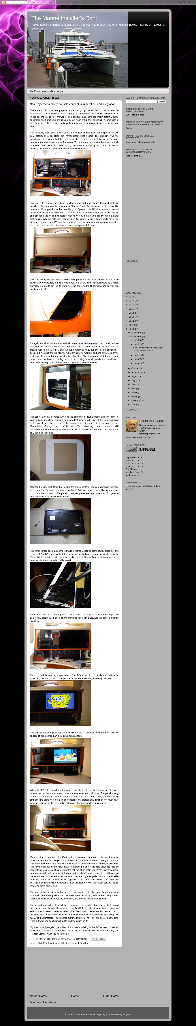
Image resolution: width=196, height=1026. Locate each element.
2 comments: (80, 939)
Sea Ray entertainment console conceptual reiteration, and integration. (73, 104)
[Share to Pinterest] (104, 939)
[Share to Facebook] (101, 939)
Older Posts (111, 996)
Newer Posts (38, 996)
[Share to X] (98, 939)
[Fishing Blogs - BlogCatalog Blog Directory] (146, 489)
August (135, 376)
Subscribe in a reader (136, 115)
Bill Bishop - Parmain (153, 421)
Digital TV (42, 943)
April (133, 392)
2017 (131, 301)
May (133, 388)
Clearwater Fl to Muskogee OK (140, 142)
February (136, 401)
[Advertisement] (74, 971)
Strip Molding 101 (134, 156)
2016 (131, 305)
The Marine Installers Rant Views (46, 91)
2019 (131, 297)
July (133, 380)
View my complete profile (138, 437)
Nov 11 (137, 355)
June (134, 384)
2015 (131, 309)
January (135, 405)
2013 (131, 317)
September (137, 372)
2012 (131, 321)
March (134, 397)
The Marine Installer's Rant (64, 18)
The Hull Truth (92, 918)
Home (75, 996)
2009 (131, 410)
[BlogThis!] (95, 939)
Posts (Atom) (49, 1002)
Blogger (126, 1014)
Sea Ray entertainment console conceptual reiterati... (148, 349)
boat (32, 136)
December (136, 332)
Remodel (74, 943)
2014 (131, 313)
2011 (131, 325)
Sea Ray (84, 943)
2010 (131, 329)
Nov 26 (137, 340)
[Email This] (92, 939)
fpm (108, 1014)
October (135, 368)
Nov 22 (137, 344)
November (136, 336)
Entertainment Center (58, 943)
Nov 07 (137, 359)
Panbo (129, 128)
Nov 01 (137, 363)
